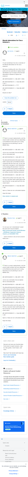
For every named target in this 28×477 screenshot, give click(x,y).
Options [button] (24, 32)
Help (6, 455)
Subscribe (17, 32)
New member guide (8, 357)
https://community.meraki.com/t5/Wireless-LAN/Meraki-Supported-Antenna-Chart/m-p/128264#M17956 (14, 232)
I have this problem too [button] (10, 98)
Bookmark (10, 32)
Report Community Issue (10, 453)
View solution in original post (10, 196)
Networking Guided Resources (11, 388)
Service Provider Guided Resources (12, 395)
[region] (14, 469)
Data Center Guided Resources (11, 385)
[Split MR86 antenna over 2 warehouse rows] (20, 120)
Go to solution (14, 47)
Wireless (4, 28)
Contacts (7, 445)
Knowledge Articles (8, 411)
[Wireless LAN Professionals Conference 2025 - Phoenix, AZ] (22, 120)
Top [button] (2, 439)
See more (5, 399)
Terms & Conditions (9, 457)
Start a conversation (14, 21)
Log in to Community (9, 360)
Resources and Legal (8, 450)
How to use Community (9, 355)
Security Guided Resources (10, 392)
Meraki (9, 102)
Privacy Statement (13, 470)
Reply (14, 113)
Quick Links (6, 442)
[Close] (26, 464)
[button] (4, 109)
